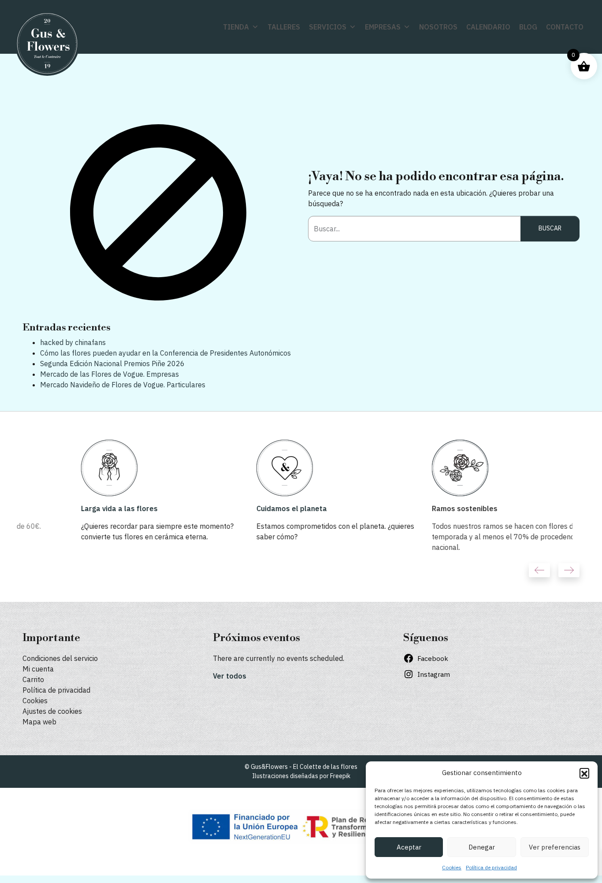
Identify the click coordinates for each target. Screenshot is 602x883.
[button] (584, 772)
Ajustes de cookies (52, 711)
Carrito (33, 679)
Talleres (284, 26)
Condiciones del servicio (60, 658)
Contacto (564, 26)
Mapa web (39, 721)
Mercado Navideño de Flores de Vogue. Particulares (122, 384)
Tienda (236, 26)
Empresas (383, 26)
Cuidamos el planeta (233, 508)
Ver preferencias (554, 847)
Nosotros (438, 26)
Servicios (327, 26)
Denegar (481, 847)
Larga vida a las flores (60, 508)
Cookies (451, 867)
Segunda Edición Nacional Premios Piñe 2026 (112, 363)
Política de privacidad (491, 867)
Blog (528, 26)
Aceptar (409, 847)
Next (569, 570)
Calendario (488, 26)
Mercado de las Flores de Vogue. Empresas (109, 374)
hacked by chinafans (73, 342)
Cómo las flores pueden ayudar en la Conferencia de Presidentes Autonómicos (165, 353)
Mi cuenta (38, 668)
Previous (539, 570)
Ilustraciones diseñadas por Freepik (301, 776)
